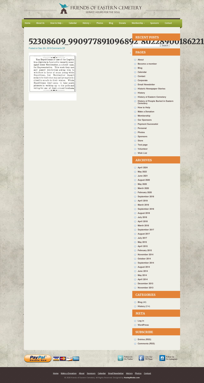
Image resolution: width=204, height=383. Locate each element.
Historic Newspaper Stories (151, 89)
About (141, 60)
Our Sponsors (145, 120)
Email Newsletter (146, 85)
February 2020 (145, 193)
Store (140, 141)
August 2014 (144, 267)
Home (55, 373)
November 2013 (145, 288)
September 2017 (146, 230)
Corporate (143, 80)
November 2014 (145, 255)
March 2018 (143, 226)
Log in (141, 321)
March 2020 (143, 188)
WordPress (143, 325)
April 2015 (143, 246)
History (141, 93)
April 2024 (143, 168)
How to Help (144, 108)
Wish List (142, 153)
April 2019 (143, 201)
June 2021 (143, 176)
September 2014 (146, 263)
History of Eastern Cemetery (152, 97)
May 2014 (142, 275)
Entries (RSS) (144, 340)
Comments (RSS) (146, 344)
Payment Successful (148, 124)
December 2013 (145, 284)
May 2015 (142, 242)
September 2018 (146, 209)
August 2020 (144, 180)
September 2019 (146, 197)
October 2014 (144, 259)
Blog (140, 68)
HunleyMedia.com (132, 377)
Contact (141, 76)
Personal (142, 128)
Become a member (147, 64)
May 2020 (142, 184)
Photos (141, 132)
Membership (144, 116)
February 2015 (145, 250)
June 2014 (143, 271)
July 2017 (142, 238)
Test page (143, 145)
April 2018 (143, 221)
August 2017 (144, 234)
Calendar (142, 72)
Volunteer (143, 149)
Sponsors (142, 137)
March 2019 (143, 205)
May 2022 (142, 172)
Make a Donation (146, 112)
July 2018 (142, 217)
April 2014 (143, 279)
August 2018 (144, 213)
